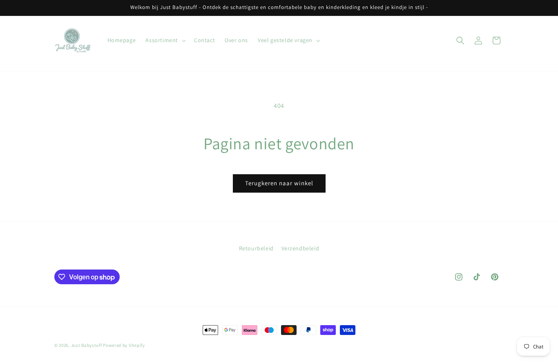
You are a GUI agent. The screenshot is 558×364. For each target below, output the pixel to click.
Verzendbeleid (300, 248)
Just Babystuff (86, 345)
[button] (165, 40)
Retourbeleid (256, 248)
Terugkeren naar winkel (279, 183)
